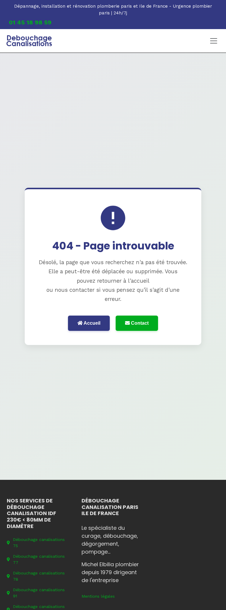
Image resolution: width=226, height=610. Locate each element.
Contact (139, 323)
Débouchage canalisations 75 (39, 542)
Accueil (91, 323)
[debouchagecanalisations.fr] (29, 40)
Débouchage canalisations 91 (39, 592)
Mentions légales (98, 596)
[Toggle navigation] (214, 40)
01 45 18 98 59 (30, 22)
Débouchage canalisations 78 (39, 576)
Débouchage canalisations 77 (39, 559)
